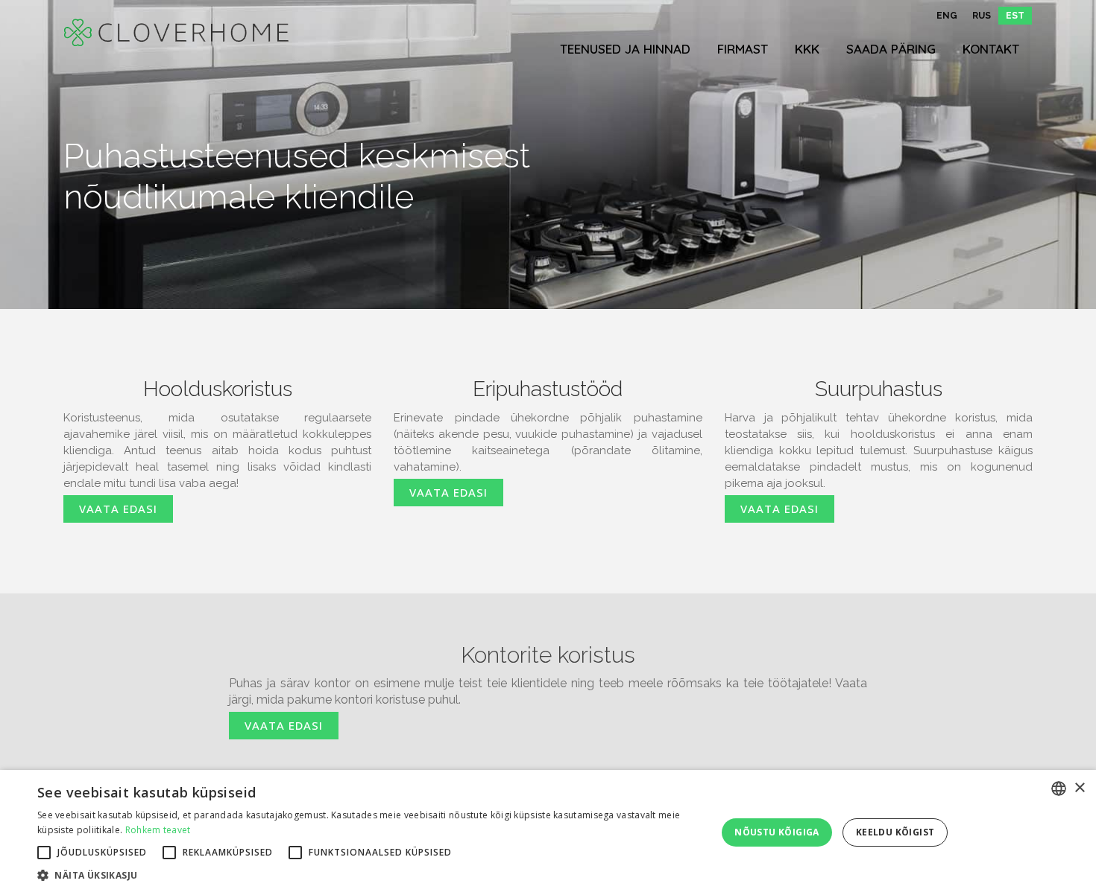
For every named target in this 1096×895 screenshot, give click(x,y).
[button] (366, 875)
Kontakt (991, 49)
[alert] (548, 832)
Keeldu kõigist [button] (895, 832)
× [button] (1079, 788)
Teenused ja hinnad (625, 49)
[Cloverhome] (176, 33)
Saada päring (891, 49)
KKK (807, 49)
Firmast (742, 49)
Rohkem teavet (158, 830)
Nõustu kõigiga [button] (776, 832)
